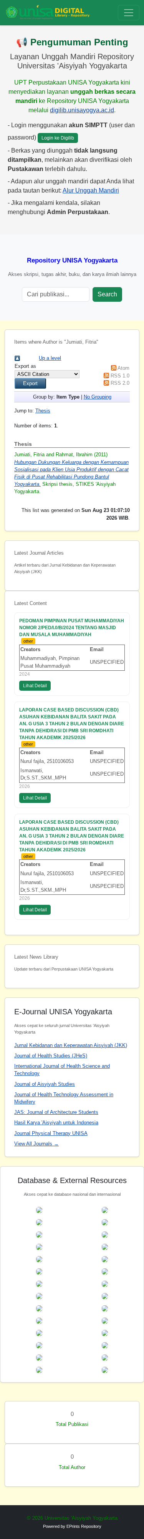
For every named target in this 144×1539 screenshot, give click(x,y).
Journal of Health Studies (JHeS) (50, 1056)
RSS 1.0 (120, 376)
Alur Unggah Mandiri (91, 190)
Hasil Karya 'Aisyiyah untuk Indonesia (56, 1122)
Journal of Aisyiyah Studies (44, 1084)
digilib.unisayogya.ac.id (82, 110)
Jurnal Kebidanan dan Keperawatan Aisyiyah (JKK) (70, 1045)
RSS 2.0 (120, 383)
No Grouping (97, 397)
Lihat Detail (35, 685)
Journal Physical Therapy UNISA (51, 1133)
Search (107, 294)
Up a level (50, 358)
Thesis (42, 411)
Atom (123, 368)
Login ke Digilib (57, 138)
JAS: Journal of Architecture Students (56, 1112)
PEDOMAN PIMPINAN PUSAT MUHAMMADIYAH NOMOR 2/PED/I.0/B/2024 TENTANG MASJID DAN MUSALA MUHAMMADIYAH (71, 627)
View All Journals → (36, 1144)
